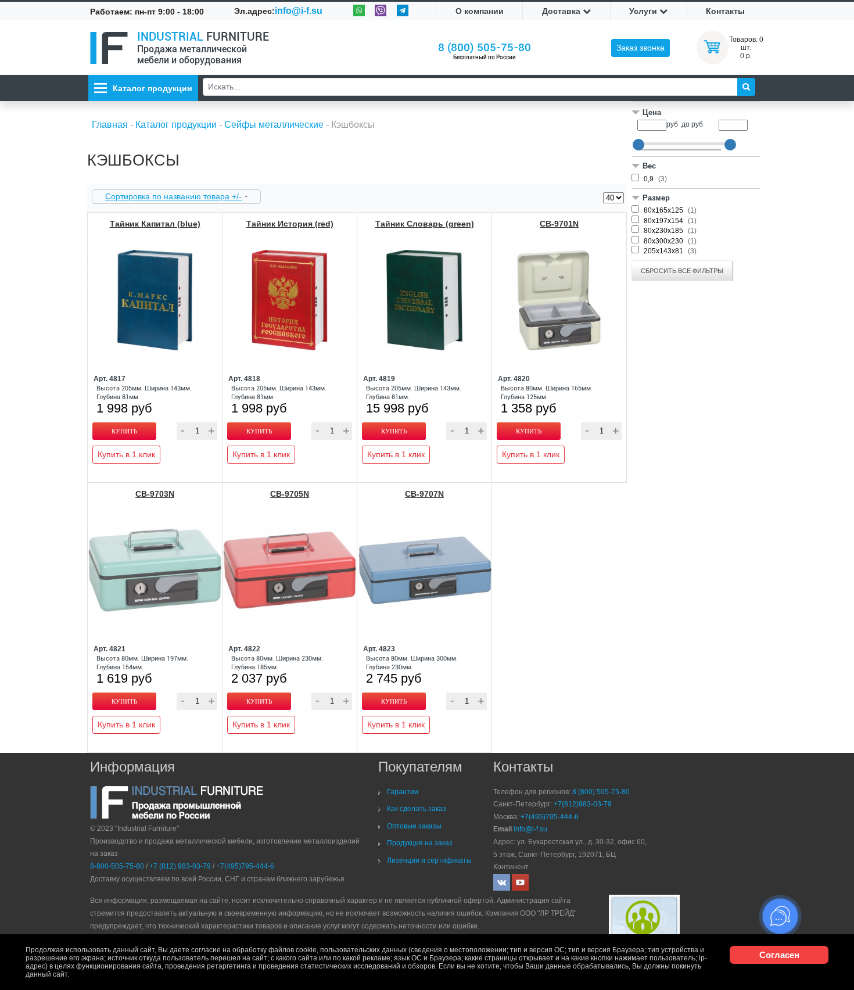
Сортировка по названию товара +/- (173, 196)
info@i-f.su (298, 11)
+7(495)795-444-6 (245, 866)
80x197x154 (664, 221)
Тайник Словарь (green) (424, 223)
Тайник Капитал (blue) (155, 223)
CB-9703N (154, 493)
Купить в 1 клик (126, 454)
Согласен (779, 955)
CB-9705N (289, 493)
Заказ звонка (640, 47)
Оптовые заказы (414, 826)
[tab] (695, 113)
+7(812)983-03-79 (583, 804)
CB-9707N (424, 493)
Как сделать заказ (416, 809)
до (685, 124)
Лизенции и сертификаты (429, 860)
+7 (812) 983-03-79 (180, 866)
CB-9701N (559, 223)
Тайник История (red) (289, 223)
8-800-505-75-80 (117, 866)
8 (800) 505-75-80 (484, 47)
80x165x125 (664, 210)
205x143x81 (664, 251)
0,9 (649, 179)
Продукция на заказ (420, 843)
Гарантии (402, 792)
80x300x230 (664, 241)
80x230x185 (664, 231)
